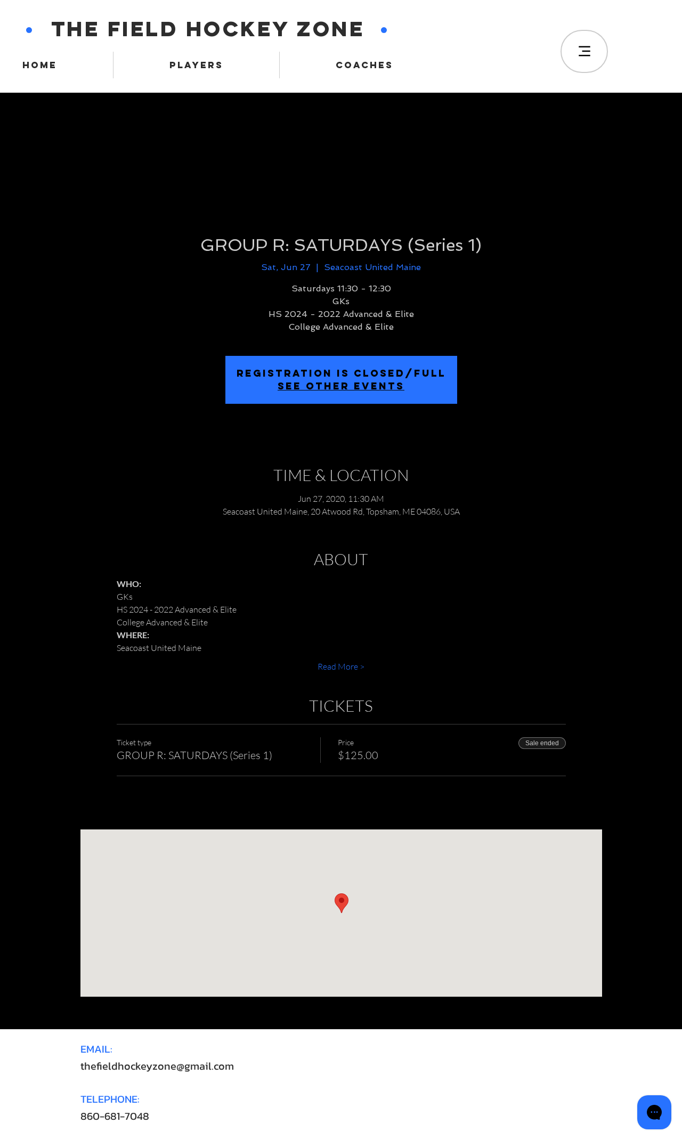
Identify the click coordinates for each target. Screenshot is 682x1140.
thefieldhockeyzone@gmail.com (157, 1066)
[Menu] (584, 51)
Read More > (341, 666)
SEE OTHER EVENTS (341, 386)
